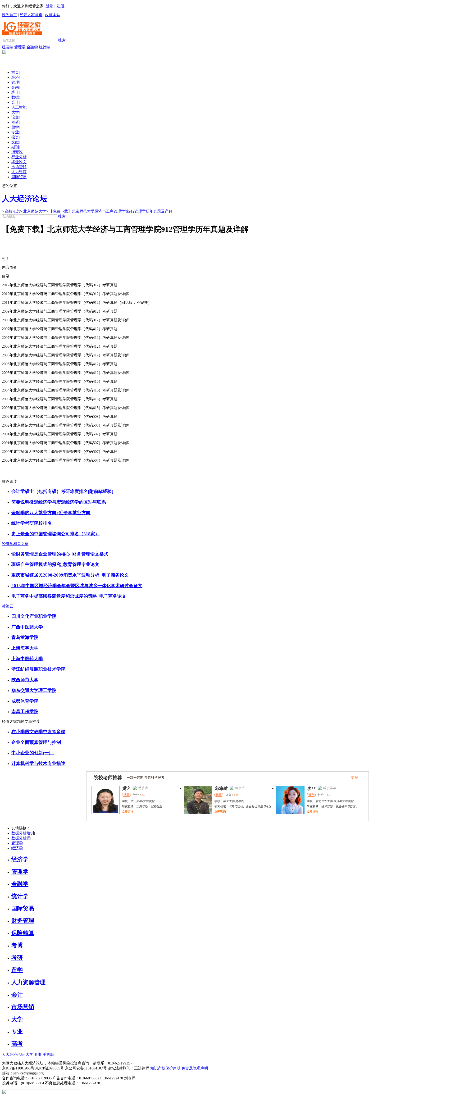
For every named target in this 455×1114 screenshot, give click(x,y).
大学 (15, 112)
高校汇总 (12, 211)
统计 (15, 92)
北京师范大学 (34, 211)
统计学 (44, 47)
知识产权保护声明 (165, 1068)
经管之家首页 (31, 15)
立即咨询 (127, 811)
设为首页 (9, 15)
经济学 (7, 47)
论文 (15, 117)
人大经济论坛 (13, 1054)
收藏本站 (52, 15)
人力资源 (19, 172)
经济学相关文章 (15, 544)
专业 (15, 132)
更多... (356, 777)
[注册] (60, 6)
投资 (15, 137)
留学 (15, 127)
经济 (15, 77)
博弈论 (17, 152)
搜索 (62, 40)
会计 (15, 102)
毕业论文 (19, 162)
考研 (15, 122)
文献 (15, 142)
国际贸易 (19, 177)
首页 (15, 72)
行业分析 (19, 157)
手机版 (48, 1054)
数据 (15, 97)
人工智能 (19, 107)
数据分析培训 (22, 833)
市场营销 (19, 167)
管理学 (20, 47)
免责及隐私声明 (195, 1068)
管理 (15, 82)
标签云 (7, 606)
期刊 (15, 147)
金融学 (32, 47)
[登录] (50, 6)
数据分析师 (20, 838)
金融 (15, 87)
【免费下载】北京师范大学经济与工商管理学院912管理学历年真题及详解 (110, 211)
